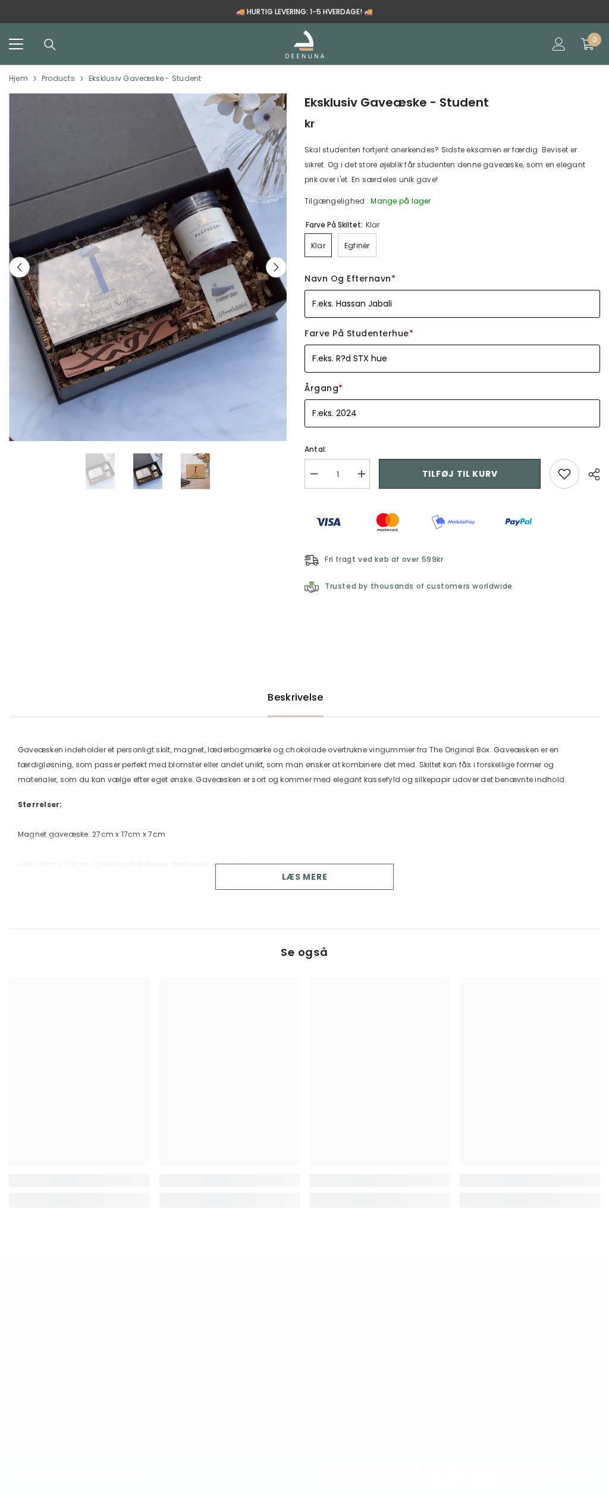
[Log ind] (559, 44)
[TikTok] (131, 1418)
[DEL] (589, 474)
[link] (79, 1180)
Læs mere (305, 877)
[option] (304, 11)
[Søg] (50, 44)
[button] (19, 267)
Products (58, 78)
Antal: (315, 449)
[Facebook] (22, 1418)
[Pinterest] (94, 1418)
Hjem (18, 78)
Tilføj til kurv (460, 474)
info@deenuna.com (70, 1344)
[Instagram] (58, 1418)
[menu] (16, 44)
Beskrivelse (296, 697)
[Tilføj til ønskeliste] (564, 474)
